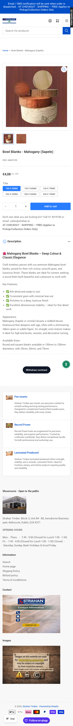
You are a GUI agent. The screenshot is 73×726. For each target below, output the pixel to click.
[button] (66, 364)
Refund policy (10, 575)
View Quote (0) (71, 17)
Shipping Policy (11, 571)
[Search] (66, 30)
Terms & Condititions (14, 580)
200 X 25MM (12, 194)
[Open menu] (66, 20)
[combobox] (36, 30)
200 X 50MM (30, 194)
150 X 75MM (49, 188)
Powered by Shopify (48, 706)
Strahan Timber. (30, 706)
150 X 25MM (12, 188)
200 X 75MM (49, 194)
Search (6, 562)
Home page (9, 566)
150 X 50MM (30, 188)
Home (5, 50)
